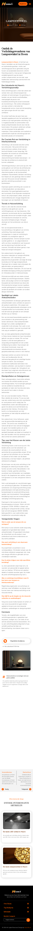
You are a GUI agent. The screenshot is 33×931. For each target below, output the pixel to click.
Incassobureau (7, 772)
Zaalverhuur (27, 772)
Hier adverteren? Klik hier (11, 646)
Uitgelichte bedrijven (17, 641)
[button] (30, 4)
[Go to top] (28, 920)
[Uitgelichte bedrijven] (5, 641)
